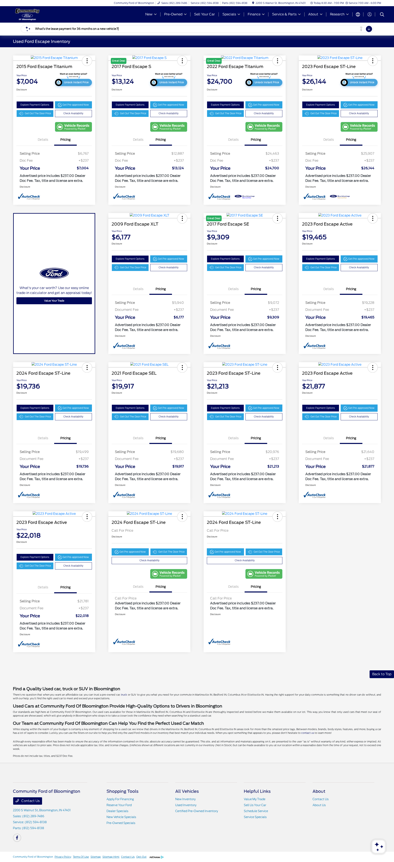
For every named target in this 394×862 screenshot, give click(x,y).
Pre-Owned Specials (121, 823)
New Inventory (185, 799)
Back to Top (381, 674)
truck (124, 694)
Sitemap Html (110, 856)
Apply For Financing (120, 799)
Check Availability (73, 113)
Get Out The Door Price (38, 113)
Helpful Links (257, 791)
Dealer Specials (117, 811)
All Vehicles (187, 791)
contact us (307, 732)
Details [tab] (43, 140)
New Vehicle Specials (121, 817)
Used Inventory (185, 805)
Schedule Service (256, 811)
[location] (253, 3)
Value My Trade (254, 799)
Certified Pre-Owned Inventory (196, 811)
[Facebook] (17, 838)
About (319, 791)
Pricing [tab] (65, 140)
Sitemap (95, 856)
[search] (382, 15)
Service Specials (255, 817)
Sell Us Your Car (255, 805)
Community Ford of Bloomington (33, 856)
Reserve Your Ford (119, 805)
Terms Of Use (81, 856)
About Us (319, 805)
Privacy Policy (63, 856)
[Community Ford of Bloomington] (48, 14)
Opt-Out (141, 856)
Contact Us (30, 801)
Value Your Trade (54, 300)
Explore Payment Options (35, 104)
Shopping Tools (123, 791)
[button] (87, 61)
